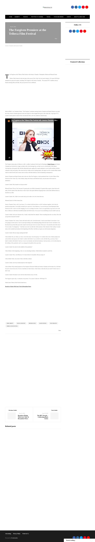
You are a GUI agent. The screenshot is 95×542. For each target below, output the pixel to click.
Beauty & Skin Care (79, 17)
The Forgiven (53, 323)
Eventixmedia (14, 538)
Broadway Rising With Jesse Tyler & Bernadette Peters (18, 286)
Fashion (25, 17)
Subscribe (44, 528)
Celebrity (17, 17)
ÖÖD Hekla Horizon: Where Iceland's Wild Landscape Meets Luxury (83, 78)
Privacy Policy (16, 533)
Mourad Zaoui (32, 323)
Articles (24, 347)
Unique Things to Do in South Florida (82, 94)
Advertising (8, 533)
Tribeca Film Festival (12, 326)
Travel (49, 17)
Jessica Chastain (21, 323)
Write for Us (25, 533)
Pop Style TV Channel (37, 17)
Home (10, 17)
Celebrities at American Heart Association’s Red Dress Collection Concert (44, 492)
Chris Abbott (10, 323)
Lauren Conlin (12, 347)
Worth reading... (71, 540)
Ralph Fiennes (51, 164)
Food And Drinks (59, 17)
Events (69, 17)
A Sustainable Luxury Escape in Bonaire (82, 86)
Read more (36, 454)
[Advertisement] (36, 60)
